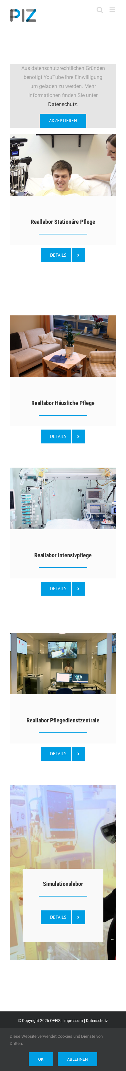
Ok (41, 1059)
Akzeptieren (63, 121)
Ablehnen (77, 1059)
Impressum (73, 1020)
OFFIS (55, 1020)
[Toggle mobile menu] (113, 9)
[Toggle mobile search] (100, 9)
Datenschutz (62, 104)
